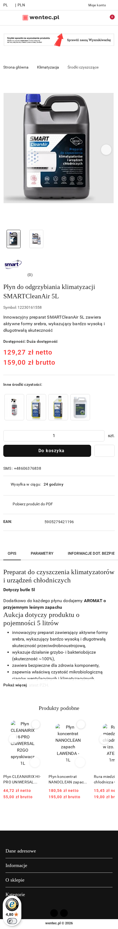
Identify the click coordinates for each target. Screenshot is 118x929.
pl (5, 5)
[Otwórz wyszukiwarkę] (85, 18)
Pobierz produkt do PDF (33, 504)
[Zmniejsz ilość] (8, 435)
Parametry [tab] (42, 553)
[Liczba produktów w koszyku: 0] (108, 18)
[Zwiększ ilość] (100, 435)
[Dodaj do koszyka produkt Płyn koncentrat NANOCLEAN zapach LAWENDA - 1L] (80, 762)
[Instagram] (64, 913)
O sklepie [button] (14, 880)
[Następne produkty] (104, 739)
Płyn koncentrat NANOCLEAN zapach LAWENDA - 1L (67, 779)
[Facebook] (54, 913)
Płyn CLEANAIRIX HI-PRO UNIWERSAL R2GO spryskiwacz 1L (22, 779)
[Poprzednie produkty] (14, 739)
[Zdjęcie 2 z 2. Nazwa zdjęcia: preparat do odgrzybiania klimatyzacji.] (36, 239)
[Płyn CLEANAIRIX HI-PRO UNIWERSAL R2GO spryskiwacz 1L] (14, 407)
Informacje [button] (16, 865)
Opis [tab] (12, 553)
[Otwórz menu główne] (6, 18)
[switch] (12, 921)
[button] (106, 149)
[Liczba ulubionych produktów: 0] (97, 18)
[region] (47, 407)
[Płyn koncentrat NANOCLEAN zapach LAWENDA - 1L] (58, 407)
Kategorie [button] (15, 894)
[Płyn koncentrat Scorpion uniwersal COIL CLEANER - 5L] (80, 407)
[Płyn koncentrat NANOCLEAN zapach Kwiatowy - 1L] (36, 407)
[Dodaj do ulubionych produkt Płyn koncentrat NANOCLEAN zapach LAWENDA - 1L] (81, 724)
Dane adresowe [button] (20, 851)
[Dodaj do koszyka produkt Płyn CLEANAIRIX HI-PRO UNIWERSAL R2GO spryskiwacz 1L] (35, 762)
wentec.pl (53, 923)
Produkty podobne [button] (59, 708)
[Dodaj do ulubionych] (104, 451)
